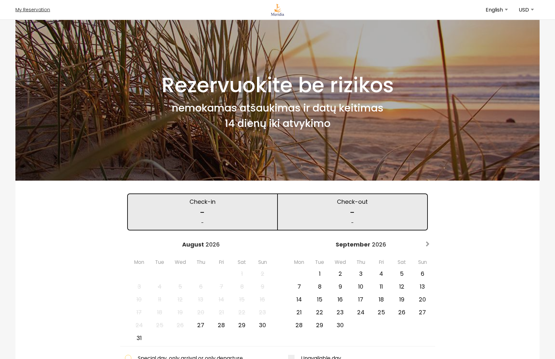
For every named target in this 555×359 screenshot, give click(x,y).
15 (319, 299)
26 (401, 312)
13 (422, 287)
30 (262, 325)
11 (381, 287)
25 (381, 312)
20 (422, 299)
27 (200, 325)
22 (319, 312)
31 (139, 338)
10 (360, 287)
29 (241, 325)
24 (361, 312)
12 (401, 287)
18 (381, 299)
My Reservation (32, 9)
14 (299, 299)
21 (299, 312)
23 (340, 312)
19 (401, 299)
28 (221, 325)
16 (340, 299)
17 (360, 299)
